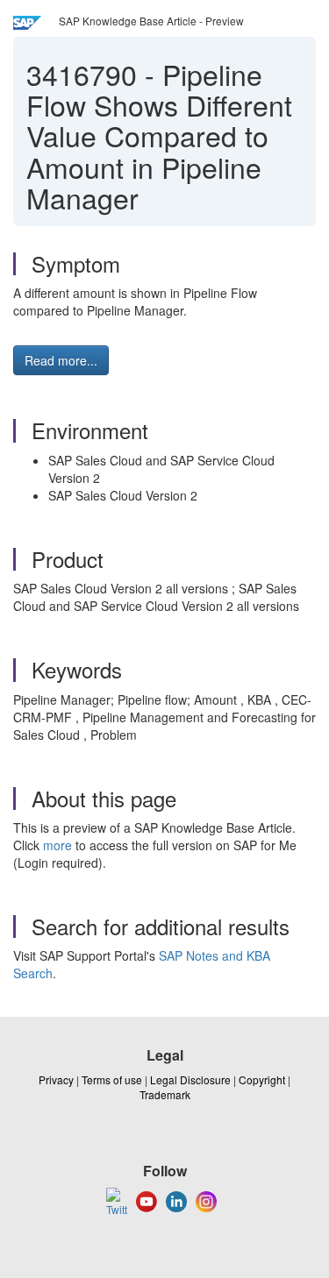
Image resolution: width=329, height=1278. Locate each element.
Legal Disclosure (190, 1079)
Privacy (56, 1079)
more (57, 845)
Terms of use (112, 1079)
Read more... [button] (61, 360)
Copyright (262, 1079)
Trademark (164, 1094)
